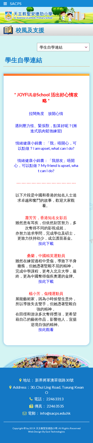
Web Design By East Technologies (46, 431)
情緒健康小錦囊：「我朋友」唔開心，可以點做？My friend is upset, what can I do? (46, 165)
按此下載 (46, 243)
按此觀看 (46, 329)
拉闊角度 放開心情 (46, 113)
